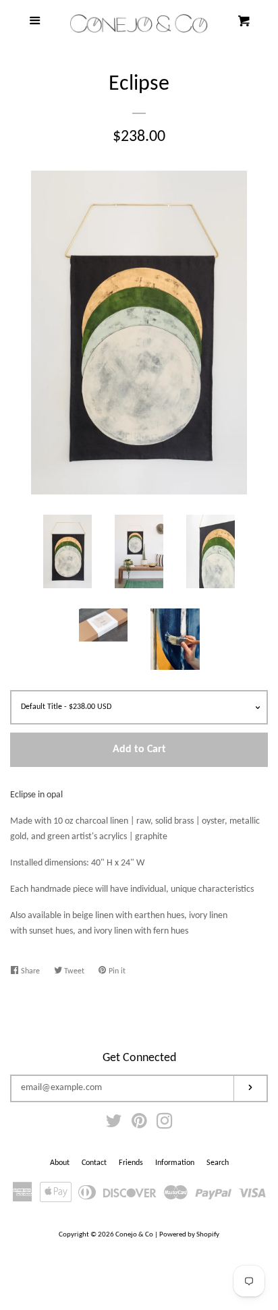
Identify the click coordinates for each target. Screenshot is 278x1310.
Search (217, 1163)
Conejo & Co (134, 1234)
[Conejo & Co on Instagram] (165, 1125)
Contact (94, 1163)
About (60, 1163)
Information (174, 1163)
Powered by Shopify (189, 1234)
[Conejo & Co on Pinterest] (139, 1125)
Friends (131, 1163)
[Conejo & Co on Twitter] (114, 1125)
